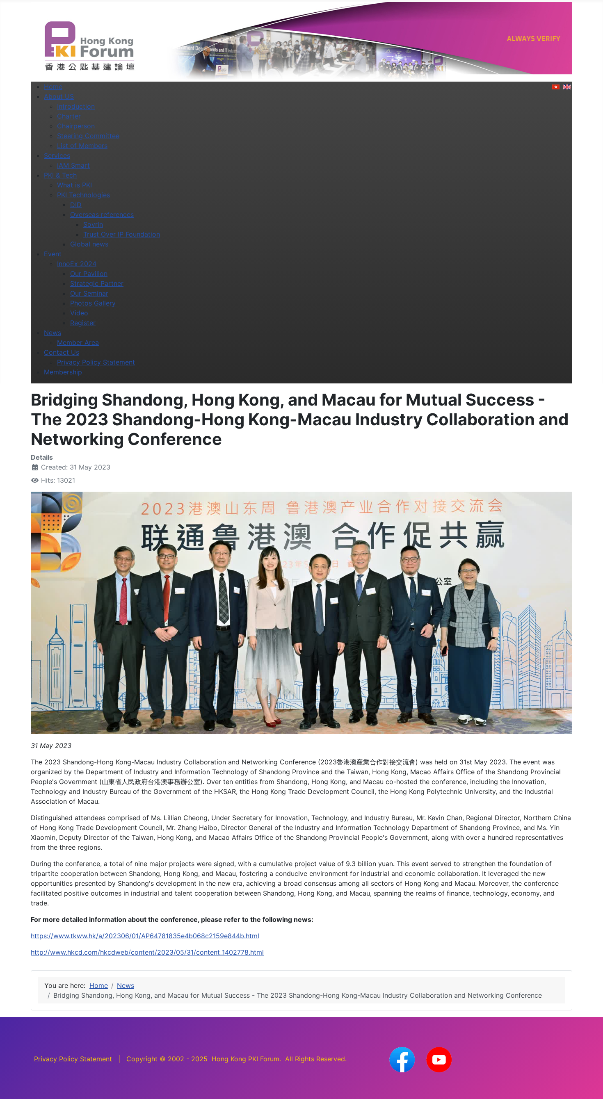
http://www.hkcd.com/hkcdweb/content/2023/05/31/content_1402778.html (147, 952)
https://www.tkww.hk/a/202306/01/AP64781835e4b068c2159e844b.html (145, 936)
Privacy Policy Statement (73, 1059)
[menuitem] (53, 86)
